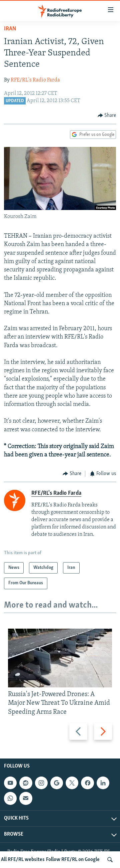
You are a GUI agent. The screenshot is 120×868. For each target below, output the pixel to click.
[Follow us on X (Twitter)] (72, 783)
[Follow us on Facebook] (87, 783)
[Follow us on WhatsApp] (10, 798)
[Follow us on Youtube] (10, 783)
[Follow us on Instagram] (41, 783)
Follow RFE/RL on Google (73, 859)
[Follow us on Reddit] (25, 783)
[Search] (110, 859)
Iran (10, 29)
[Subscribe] (25, 798)
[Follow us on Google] (56, 783)
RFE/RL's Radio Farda (35, 80)
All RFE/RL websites (23, 859)
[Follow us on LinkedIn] (103, 783)
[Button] (107, 115)
